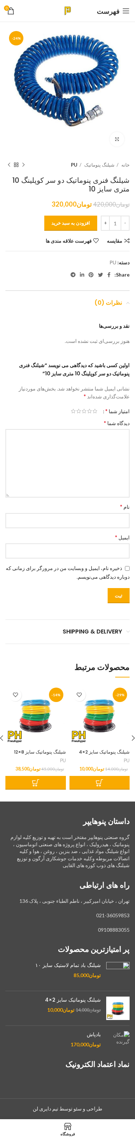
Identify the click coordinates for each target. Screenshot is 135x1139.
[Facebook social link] (109, 274)
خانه (125, 165)
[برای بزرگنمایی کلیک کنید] (117, 139)
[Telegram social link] (73, 274)
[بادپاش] (118, 1039)
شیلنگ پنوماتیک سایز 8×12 (40, 752)
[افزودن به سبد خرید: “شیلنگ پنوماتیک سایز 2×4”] (99, 783)
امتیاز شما (117, 411)
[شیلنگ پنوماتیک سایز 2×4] (118, 1008)
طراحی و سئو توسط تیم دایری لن (67, 1108)
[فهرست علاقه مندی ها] (79, 695)
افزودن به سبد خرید (70, 223)
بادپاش (94, 1034)
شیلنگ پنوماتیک (98, 165)
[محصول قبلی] (23, 165)
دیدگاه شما (117, 422)
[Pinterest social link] (91, 274)
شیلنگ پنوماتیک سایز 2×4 (104, 752)
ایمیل (122, 537)
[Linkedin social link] (82, 274)
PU (74, 165)
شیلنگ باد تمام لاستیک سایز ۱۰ (68, 965)
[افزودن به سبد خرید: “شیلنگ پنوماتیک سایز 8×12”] (35, 783)
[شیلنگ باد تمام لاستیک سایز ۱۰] (118, 973)
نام (125, 506)
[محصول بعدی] (9, 165)
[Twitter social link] (100, 274)
